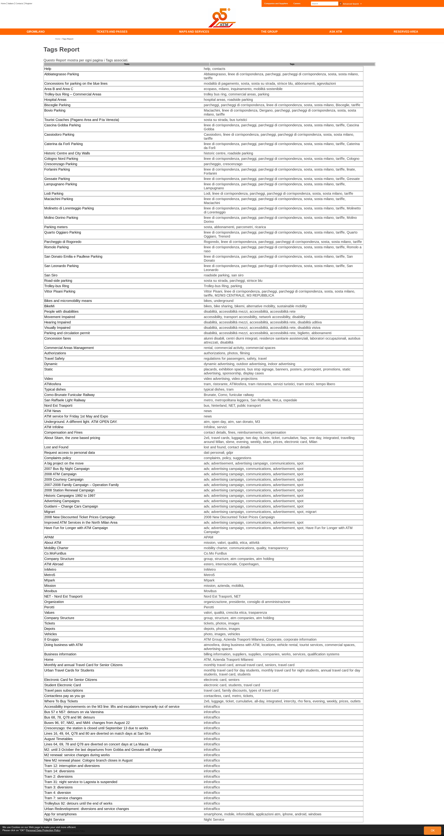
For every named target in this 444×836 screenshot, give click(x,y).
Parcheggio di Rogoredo (62, 242)
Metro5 (49, 575)
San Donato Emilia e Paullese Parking (73, 256)
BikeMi (49, 306)
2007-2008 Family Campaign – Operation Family (81, 485)
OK (433, 830)
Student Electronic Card (62, 685)
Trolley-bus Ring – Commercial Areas (72, 94)
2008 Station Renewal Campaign (69, 490)
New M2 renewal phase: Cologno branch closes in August (88, 760)
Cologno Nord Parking (61, 159)
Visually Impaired (57, 328)
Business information (60, 654)
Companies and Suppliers (276, 3)
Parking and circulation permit (67, 333)
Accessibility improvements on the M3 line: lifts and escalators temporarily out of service (112, 706)
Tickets (49, 623)
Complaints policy (57, 458)
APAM (49, 537)
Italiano (11, 3)
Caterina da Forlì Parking (63, 144)
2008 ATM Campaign (60, 474)
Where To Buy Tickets (61, 701)
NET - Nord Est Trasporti (63, 596)
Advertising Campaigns (62, 501)
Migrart (49, 512)
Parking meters (56, 227)
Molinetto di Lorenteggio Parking (69, 208)
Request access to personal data (69, 452)
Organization (54, 602)
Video (48, 379)
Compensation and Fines (63, 432)
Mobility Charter (56, 548)
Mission (50, 586)
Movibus (50, 591)
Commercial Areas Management (69, 348)
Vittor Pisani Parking (59, 291)
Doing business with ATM (63, 645)
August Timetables (58, 739)
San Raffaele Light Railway (65, 400)
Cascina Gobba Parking (62, 125)
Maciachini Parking (58, 199)
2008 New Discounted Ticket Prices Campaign (79, 517)
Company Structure (59, 559)
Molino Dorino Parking (61, 217)
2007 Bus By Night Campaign (66, 469)
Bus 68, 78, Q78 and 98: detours (69, 717)
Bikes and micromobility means (68, 301)
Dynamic (51, 364)
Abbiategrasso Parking (61, 74)
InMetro (50, 569)
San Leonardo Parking (61, 266)
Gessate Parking (57, 179)
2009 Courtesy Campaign (63, 479)
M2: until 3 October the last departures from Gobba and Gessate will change (103, 749)
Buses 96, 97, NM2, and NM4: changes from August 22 (87, 723)
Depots (49, 629)
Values (49, 612)
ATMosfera (52, 384)
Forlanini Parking (57, 169)
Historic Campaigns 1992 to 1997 (69, 495)
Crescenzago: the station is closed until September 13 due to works (96, 728)
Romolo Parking (56, 247)
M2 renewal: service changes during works (77, 755)
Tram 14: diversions (59, 771)
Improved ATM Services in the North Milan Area (80, 522)
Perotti (49, 607)
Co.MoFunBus (55, 553)
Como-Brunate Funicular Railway (69, 395)
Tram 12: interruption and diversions (72, 766)
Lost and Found (56, 447)
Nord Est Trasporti (58, 405)
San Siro (50, 275)
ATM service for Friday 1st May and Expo (76, 416)
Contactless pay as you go (64, 696)
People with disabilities (61, 311)
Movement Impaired (59, 317)
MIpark (49, 580)
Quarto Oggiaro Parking (62, 232)
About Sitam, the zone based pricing (72, 438)
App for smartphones (60, 814)
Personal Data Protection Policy (43, 830)
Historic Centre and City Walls (67, 153)
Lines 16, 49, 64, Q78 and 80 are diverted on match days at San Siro (97, 733)
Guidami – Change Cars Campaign (71, 506)
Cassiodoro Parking (59, 134)
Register (28, 3)
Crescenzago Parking (60, 164)
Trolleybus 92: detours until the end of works (78, 803)
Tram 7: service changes (63, 798)
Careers (296, 3)
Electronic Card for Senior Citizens (70, 680)
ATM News (52, 411)
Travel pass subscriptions (63, 690)
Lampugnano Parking (60, 184)
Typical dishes (55, 389)
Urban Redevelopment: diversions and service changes (86, 809)
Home (3, 3)
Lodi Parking (53, 193)
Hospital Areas (55, 100)
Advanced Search (351, 4)
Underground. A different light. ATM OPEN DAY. (80, 422)
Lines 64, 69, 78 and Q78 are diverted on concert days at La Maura (96, 744)
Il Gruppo (51, 639)
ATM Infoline (53, 427)
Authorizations (55, 353)
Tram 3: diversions (58, 787)
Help (47, 69)
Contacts (19, 3)
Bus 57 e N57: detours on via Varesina (74, 712)
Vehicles (50, 634)
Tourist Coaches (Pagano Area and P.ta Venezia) (81, 120)
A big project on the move (64, 463)
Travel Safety (54, 358)
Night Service (54, 819)
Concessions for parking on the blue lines (76, 83)
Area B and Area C (58, 89)
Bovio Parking (54, 110)
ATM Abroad (53, 564)
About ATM (52, 542)
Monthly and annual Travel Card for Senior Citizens (83, 665)
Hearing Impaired (57, 322)
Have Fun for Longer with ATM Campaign (76, 528)
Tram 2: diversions (58, 776)
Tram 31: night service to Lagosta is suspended (80, 782)
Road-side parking (58, 280)
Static (48, 369)
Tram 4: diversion (57, 793)
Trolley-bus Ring (56, 286)
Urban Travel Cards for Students (69, 670)
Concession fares (57, 338)
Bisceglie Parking (57, 105)
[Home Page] (222, 18)
